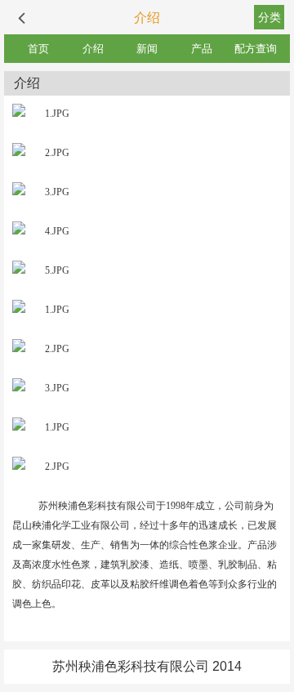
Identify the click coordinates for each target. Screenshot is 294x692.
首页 (38, 48)
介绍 (93, 48)
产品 (201, 48)
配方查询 (255, 48)
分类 (269, 17)
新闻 (147, 48)
